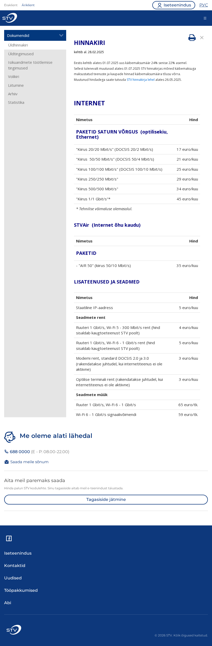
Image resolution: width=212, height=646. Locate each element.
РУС (203, 5)
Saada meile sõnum (29, 461)
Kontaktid (14, 565)
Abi (7, 602)
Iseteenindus (18, 553)
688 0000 (39, 451)
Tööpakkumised (21, 590)
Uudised (13, 578)
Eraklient (11, 5)
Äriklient (28, 5)
